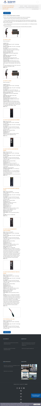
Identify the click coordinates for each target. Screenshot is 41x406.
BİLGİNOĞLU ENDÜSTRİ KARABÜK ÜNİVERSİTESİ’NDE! (9, 349)
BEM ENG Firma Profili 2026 (8, 371)
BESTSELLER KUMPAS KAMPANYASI (28, 348)
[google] (21, 388)
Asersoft (26, 384)
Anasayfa (21, 6)
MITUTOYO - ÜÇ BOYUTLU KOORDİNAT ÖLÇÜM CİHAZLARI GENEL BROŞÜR (12, 366)
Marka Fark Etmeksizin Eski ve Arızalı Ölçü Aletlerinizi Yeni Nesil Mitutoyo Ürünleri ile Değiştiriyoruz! (28, 344)
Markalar (21, 399)
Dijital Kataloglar (21, 394)
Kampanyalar (21, 396)
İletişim (21, 402)
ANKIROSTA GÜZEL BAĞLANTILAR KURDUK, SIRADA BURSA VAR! (11, 343)
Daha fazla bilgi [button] (27, 405)
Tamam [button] (37, 404)
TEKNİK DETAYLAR (7, 332)
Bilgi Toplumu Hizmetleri (21, 391)
